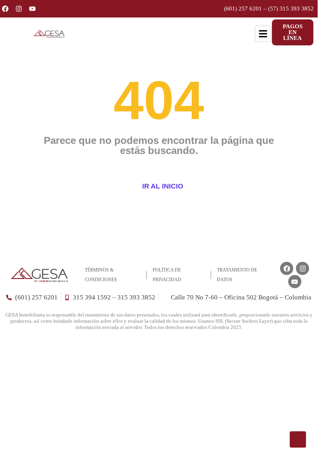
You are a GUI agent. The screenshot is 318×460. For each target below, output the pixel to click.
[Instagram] (19, 8)
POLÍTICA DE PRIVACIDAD (167, 274)
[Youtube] (32, 8)
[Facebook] (5, 8)
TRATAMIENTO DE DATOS (237, 274)
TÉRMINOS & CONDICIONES (101, 274)
